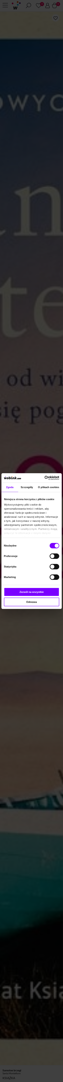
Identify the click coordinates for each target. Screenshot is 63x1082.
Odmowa (31, 601)
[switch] (54, 556)
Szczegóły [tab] (27, 487)
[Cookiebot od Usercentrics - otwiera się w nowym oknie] (45, 478)
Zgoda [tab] (10, 487)
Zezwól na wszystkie (31, 592)
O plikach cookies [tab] (48, 487)
